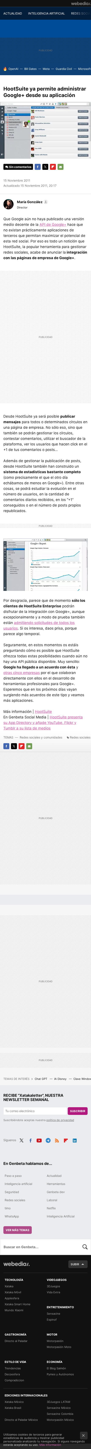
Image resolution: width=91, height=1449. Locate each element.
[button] (32, 201)
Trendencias (13, 1368)
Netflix (51, 1208)
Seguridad (12, 1192)
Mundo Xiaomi (14, 1310)
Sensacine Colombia (60, 1413)
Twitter (45, 167)
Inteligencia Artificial (60, 1216)
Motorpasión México (60, 1419)
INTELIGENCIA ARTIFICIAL (46, 13)
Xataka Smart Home (17, 1304)
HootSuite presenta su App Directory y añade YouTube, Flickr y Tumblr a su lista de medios (43, 722)
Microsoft (84, 68)
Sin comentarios (20, 167)
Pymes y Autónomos (60, 1374)
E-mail (60, 167)
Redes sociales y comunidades (41, 737)
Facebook (38, 167)
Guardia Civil (64, 68)
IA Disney (60, 1079)
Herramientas (56, 1184)
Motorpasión (55, 1341)
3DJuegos (53, 1286)
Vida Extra (53, 1292)
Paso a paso (13, 1175)
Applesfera (12, 1298)
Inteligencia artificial (18, 1184)
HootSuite (43, 711)
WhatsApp (12, 1216)
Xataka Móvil (13, 1292)
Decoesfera (12, 1374)
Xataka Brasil (13, 1407)
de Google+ (53, 224)
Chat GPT (41, 1079)
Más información (50, 1444)
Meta (46, 68)
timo (8, 1208)
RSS (57, 1139)
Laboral (52, 1200)
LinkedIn (74, 1139)
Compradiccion (14, 1380)
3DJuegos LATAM (58, 1401)
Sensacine (53, 1313)
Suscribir (77, 1111)
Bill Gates (30, 68)
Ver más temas (17, 1230)
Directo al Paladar (16, 1341)
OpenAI (13, 68)
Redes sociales (80, 737)
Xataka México (14, 1401)
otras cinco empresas (21, 673)
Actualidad (54, 1175)
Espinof (52, 1319)
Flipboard (53, 167)
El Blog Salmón (56, 1368)
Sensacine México (59, 1407)
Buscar (85, 1247)
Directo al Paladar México (21, 1419)
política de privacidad (60, 1120)
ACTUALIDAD (12, 13)
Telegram (48, 1139)
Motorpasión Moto (59, 1347)
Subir (75, 1264)
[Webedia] (81, 3)
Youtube (39, 1139)
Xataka (9, 1286)
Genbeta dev (56, 1192)
